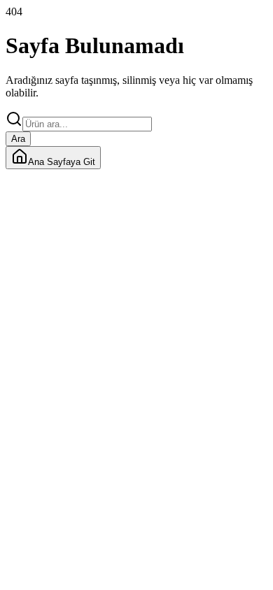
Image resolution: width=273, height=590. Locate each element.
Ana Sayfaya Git (61, 162)
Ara (18, 139)
